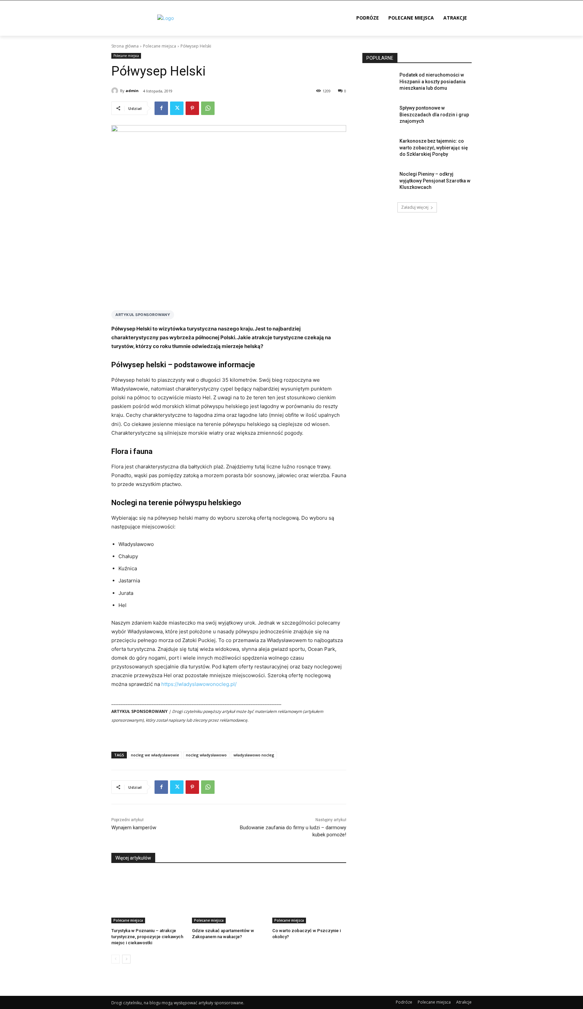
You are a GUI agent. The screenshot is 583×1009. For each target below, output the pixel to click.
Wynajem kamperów (133, 828)
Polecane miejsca (159, 46)
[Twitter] (177, 108)
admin (132, 90)
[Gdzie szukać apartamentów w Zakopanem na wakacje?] (229, 897)
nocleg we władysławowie (155, 754)
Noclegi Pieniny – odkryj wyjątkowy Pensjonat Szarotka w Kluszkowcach (434, 180)
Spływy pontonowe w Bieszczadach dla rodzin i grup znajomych (434, 114)
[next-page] (126, 959)
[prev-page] (115, 959)
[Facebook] (161, 108)
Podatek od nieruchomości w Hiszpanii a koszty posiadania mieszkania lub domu (432, 81)
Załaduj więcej (414, 207)
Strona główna (125, 46)
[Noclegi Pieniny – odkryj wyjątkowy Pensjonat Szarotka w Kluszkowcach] (378, 182)
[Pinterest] (192, 108)
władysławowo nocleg (253, 754)
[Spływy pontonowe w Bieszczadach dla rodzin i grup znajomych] (378, 116)
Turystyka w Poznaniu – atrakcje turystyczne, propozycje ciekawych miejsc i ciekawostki (147, 936)
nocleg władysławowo (206, 754)
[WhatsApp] (208, 108)
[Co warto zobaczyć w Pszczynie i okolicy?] (309, 897)
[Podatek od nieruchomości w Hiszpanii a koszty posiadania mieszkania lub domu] (378, 83)
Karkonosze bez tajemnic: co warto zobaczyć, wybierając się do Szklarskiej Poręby (433, 147)
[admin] (115, 90)
